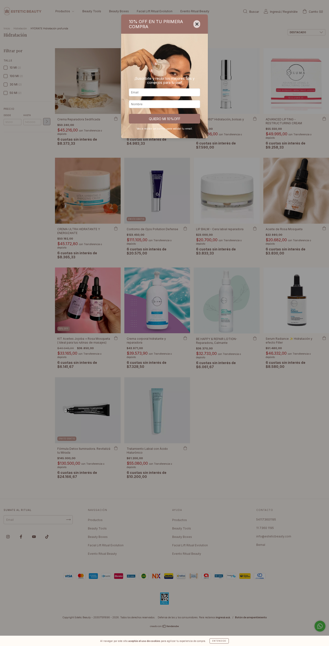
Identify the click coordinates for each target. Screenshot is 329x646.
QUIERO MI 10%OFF (164, 119)
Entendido (219, 641)
